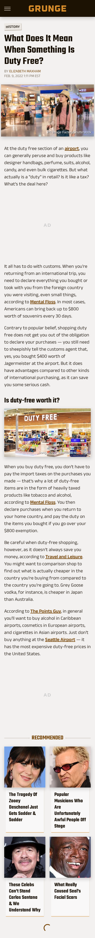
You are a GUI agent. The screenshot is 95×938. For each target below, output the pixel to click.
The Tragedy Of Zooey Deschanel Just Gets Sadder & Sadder (23, 807)
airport (72, 148)
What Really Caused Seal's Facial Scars (67, 890)
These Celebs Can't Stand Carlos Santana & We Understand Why (24, 897)
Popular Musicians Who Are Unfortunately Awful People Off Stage (70, 810)
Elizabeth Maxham (25, 71)
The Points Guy (45, 611)
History (13, 26)
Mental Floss (42, 301)
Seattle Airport (60, 639)
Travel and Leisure (63, 556)
